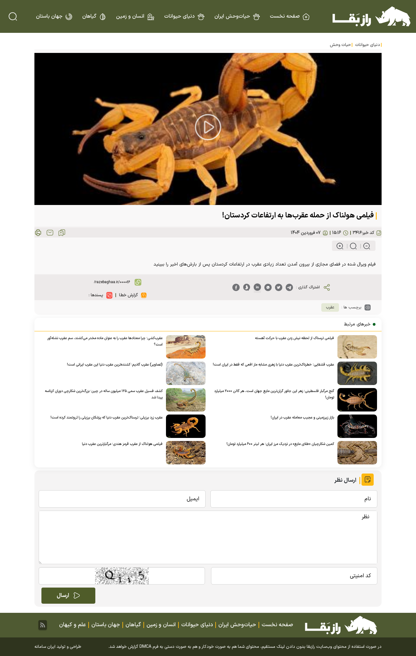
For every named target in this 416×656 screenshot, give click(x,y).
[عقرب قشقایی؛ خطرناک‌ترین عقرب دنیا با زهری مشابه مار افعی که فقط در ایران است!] (355, 373)
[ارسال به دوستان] (50, 232)
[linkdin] (257, 287)
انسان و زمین (130, 16)
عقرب (330, 307)
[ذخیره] (61, 232)
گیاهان (89, 16)
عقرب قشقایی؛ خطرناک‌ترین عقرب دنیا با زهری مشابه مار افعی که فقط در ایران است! (273, 364)
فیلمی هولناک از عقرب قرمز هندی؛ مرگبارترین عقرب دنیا (122, 444)
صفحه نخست (285, 16)
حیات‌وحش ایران (232, 16)
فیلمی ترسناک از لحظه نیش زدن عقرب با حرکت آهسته (294, 338)
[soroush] (246, 287)
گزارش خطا (128, 295)
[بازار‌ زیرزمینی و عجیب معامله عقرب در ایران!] (355, 426)
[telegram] (289, 287)
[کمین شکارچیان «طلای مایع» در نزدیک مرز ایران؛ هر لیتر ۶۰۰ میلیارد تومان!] (355, 452)
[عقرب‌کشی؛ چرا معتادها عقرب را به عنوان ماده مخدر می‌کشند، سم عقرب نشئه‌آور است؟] (184, 347)
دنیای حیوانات (179, 16)
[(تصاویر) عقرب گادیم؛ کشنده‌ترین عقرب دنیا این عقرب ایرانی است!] (184, 373)
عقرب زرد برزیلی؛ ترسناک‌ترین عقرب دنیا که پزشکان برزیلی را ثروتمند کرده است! (107, 417)
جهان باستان (49, 16)
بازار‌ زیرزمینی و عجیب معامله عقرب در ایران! (302, 417)
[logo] (372, 16)
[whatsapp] (268, 287)
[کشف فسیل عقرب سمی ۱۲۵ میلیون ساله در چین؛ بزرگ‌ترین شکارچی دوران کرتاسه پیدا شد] (184, 399)
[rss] (42, 625)
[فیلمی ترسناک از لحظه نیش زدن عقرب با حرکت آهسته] (355, 347)
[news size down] (364, 246)
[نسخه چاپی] (38, 232)
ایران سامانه (44, 647)
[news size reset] (350, 246)
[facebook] (236, 287)
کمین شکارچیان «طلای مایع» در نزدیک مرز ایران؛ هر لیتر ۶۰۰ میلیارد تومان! (280, 444)
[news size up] (340, 246)
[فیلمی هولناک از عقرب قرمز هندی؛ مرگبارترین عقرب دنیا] (184, 452)
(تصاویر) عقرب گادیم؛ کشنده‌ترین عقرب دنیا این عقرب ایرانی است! (115, 364)
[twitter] (278, 287)
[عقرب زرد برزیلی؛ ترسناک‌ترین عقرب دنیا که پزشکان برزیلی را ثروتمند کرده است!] (184, 426)
